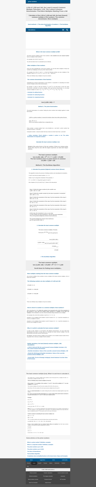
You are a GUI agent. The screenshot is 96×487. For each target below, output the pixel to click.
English (34, 463)
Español (39, 463)
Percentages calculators (48, 476)
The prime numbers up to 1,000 (35, 446)
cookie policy (65, 459)
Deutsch (28, 463)
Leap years (63, 476)
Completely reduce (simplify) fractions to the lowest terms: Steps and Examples (47, 456)
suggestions (42, 459)
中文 (28, 466)
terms (53, 459)
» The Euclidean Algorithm (48, 256)
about (31, 459)
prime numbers (32, 1)
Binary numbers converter (33, 479)
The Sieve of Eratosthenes (34, 451)
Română (63, 463)
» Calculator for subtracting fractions (35, 94)
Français (45, 463)
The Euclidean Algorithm (33, 453)
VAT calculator (63, 479)
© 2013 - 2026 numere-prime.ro (48, 469)
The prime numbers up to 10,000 (35, 449)
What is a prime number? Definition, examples (39, 442)
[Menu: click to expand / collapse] (63, 29)
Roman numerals (33, 472)
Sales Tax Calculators (33, 482)
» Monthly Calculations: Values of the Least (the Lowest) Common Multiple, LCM (47, 350)
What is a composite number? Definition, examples (40, 444)
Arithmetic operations (33, 476)
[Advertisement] (48, 41)
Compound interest (48, 479)
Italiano (50, 463)
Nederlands (57, 463)
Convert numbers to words (63, 472)
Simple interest (48, 482)
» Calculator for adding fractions (34, 92)
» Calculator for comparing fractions (35, 97)
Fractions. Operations (48, 472)
